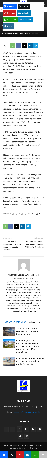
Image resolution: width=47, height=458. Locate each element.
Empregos (33, 448)
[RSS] (33, 429)
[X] (24, 45)
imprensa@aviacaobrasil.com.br (27, 412)
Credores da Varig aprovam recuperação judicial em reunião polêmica (12, 246)
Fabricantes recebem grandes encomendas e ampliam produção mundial (30, 361)
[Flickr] (12, 429)
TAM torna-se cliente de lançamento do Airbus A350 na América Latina (34, 244)
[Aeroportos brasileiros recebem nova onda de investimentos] (9, 331)
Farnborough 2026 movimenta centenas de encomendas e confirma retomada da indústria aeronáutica (27, 346)
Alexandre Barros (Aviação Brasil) (17, 34)
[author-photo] (24, 271)
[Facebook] (18, 45)
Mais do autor (34, 322)
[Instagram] (19, 429)
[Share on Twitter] (12, 454)
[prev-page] (4, 370)
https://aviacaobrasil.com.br (23, 278)
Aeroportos (14, 445)
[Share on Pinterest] (20, 454)
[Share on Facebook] (4, 454)
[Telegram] (35, 45)
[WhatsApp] (12, 45)
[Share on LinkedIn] (27, 454)
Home (6, 445)
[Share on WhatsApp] (35, 454)
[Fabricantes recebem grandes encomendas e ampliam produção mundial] (9, 361)
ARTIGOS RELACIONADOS (15, 322)
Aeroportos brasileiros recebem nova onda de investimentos (27, 331)
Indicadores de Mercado (18, 448)
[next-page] (8, 370)
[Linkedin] (30, 45)
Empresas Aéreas (27, 445)
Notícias (39, 445)
